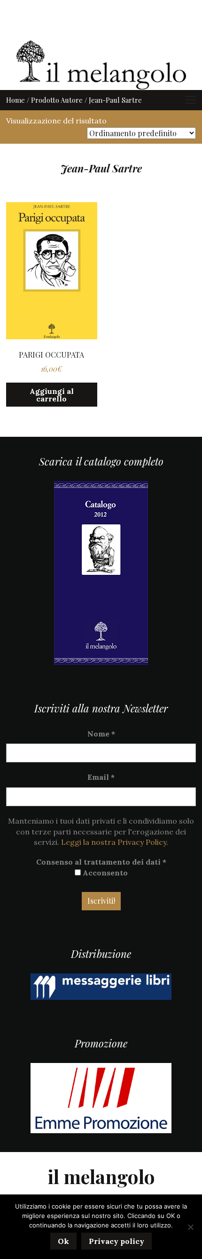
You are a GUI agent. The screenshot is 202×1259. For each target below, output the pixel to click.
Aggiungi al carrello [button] (52, 394)
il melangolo (101, 1176)
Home (15, 100)
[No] (190, 1227)
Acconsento (104, 872)
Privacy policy (116, 1241)
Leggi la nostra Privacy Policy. (114, 842)
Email (101, 777)
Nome (101, 733)
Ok (63, 1241)
